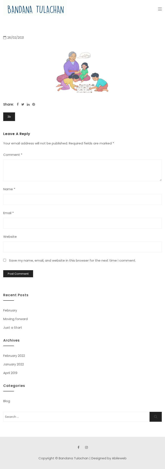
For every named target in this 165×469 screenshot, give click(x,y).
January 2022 (13, 364)
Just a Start (12, 327)
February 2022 (14, 355)
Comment (12, 154)
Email (8, 213)
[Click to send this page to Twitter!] (22, 104)
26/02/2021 (15, 37)
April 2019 (10, 373)
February (10, 310)
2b (9, 116)
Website (10, 236)
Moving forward (15, 319)
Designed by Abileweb (109, 458)
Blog (6, 401)
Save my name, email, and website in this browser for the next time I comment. (72, 260)
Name (9, 189)
